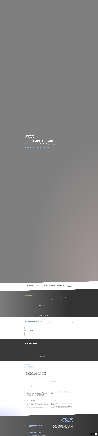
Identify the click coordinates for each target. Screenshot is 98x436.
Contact (92, 434)
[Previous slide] (50, 322)
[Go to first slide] (72, 322)
